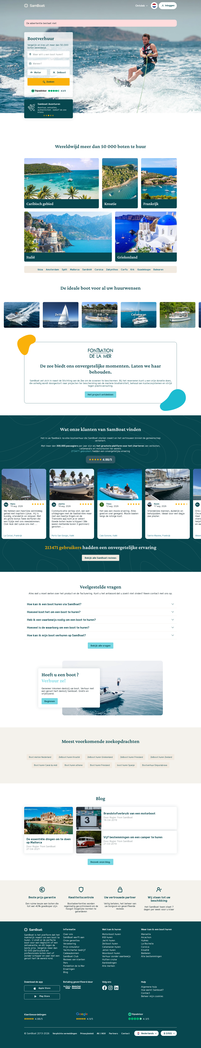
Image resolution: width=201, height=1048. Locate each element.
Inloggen (169, 5)
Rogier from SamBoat (44, 846)
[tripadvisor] (136, 1014)
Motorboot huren (111, 934)
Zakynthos (112, 269)
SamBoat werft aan (73, 937)
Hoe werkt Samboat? (152, 990)
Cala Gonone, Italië (108, 535)
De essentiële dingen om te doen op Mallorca (48, 840)
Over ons (68, 934)
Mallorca (74, 269)
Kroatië (145, 950)
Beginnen (49, 701)
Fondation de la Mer (74, 965)
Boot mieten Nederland (40, 757)
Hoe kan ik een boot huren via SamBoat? (54, 604)
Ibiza (40, 269)
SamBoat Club (70, 956)
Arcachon (146, 937)
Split (64, 269)
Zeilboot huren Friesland (131, 757)
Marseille (146, 934)
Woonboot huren (111, 953)
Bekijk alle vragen (100, 645)
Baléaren (145, 953)
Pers (65, 962)
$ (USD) (168, 1033)
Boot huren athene (74, 765)
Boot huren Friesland (100, 765)
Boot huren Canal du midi (45, 765)
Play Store (44, 996)
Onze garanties (71, 940)
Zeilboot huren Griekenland (100, 757)
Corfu (124, 269)
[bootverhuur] (34, 5)
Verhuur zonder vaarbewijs (116, 956)
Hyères (144, 940)
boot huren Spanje (126, 765)
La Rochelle (147, 943)
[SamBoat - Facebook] (104, 987)
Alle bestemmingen (151, 956)
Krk (132, 269)
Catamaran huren (111, 946)
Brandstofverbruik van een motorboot (129, 813)
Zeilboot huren (110, 943)
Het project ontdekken (100, 394)
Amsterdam (52, 269)
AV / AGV (101, 1033)
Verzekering (69, 943)
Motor (37, 72)
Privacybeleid (87, 1033)
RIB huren (107, 937)
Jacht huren (108, 940)
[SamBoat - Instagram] (110, 987)
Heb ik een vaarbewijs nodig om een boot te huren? (61, 620)
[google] (82, 1014)
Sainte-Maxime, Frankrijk (158, 535)
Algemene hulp (149, 986)
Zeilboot (61, 72)
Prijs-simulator (71, 946)
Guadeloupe (144, 269)
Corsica (99, 269)
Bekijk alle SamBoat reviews (100, 557)
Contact (145, 993)
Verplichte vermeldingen (65, 1033)
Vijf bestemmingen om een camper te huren (133, 837)
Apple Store (44, 988)
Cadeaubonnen (71, 953)
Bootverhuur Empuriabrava (154, 765)
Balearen (158, 269)
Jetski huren (109, 950)
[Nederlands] (154, 5)
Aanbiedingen (109, 962)
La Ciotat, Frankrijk (13, 535)
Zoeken (50, 81)
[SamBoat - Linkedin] (116, 987)
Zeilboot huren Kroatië (69, 757)
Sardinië (87, 269)
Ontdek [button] (140, 5)
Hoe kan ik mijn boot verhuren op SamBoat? (56, 635)
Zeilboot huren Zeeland (161, 757)
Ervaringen (69, 969)
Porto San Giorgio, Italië (63, 535)
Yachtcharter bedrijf (74, 950)
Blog (65, 972)
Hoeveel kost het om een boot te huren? (54, 612)
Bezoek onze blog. (100, 861)
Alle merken (108, 965)
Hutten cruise (109, 959)
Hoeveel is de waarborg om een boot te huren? (58, 627)
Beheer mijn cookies (152, 996)
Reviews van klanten (74, 959)
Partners (113, 1033)
